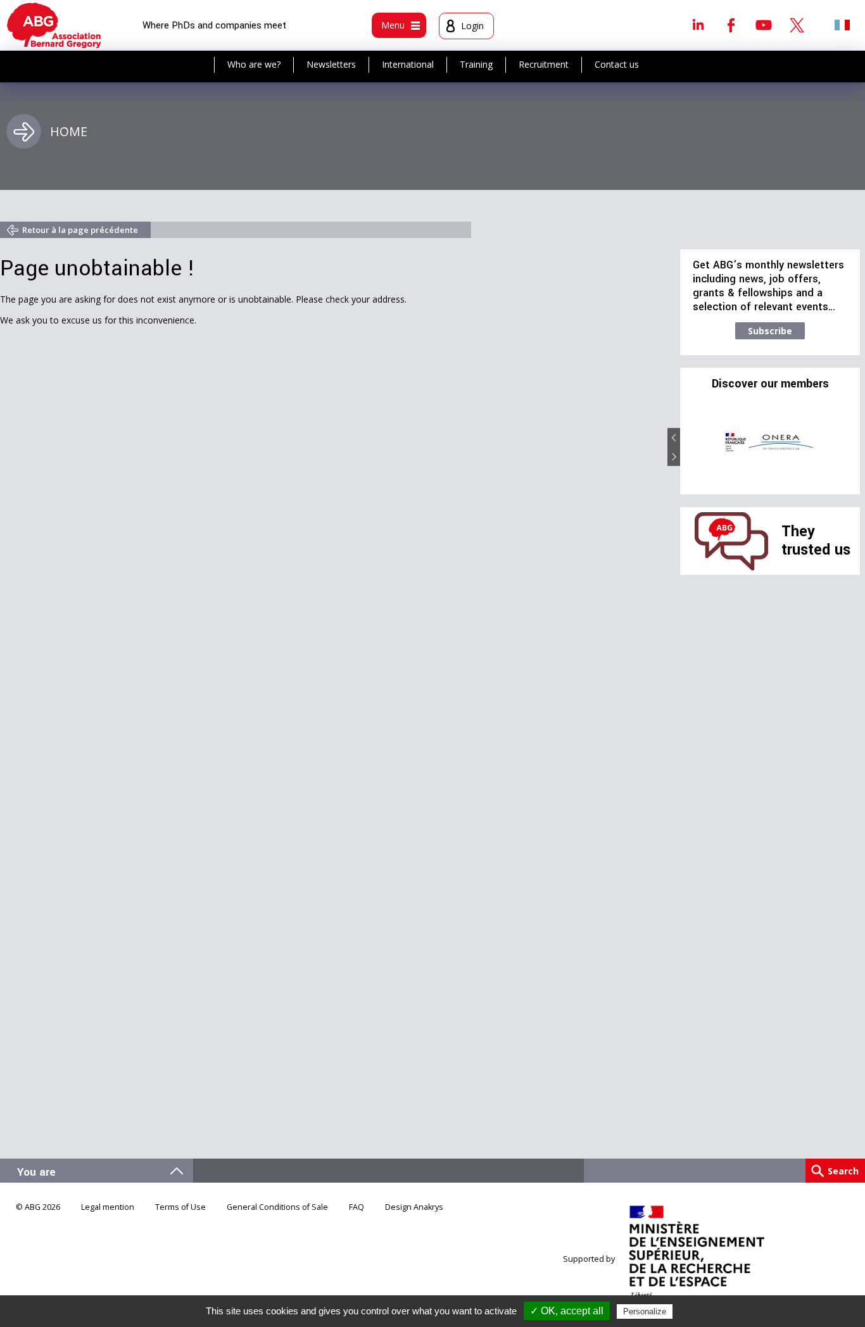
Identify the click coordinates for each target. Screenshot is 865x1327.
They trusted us (815, 540)
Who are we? (254, 64)
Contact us (617, 64)
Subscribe (770, 331)
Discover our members (770, 384)
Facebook (731, 24)
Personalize (644, 1311)
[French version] (842, 24)
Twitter (796, 24)
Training (476, 64)
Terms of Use (180, 1207)
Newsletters (331, 64)
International (408, 64)
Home (68, 131)
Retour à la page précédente (80, 230)
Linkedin (698, 24)
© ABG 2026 (38, 1207)
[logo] (54, 25)
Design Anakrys (414, 1207)
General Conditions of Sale (277, 1207)
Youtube (763, 24)
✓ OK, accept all (566, 1310)
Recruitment (544, 64)
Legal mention (107, 1207)
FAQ (356, 1207)
